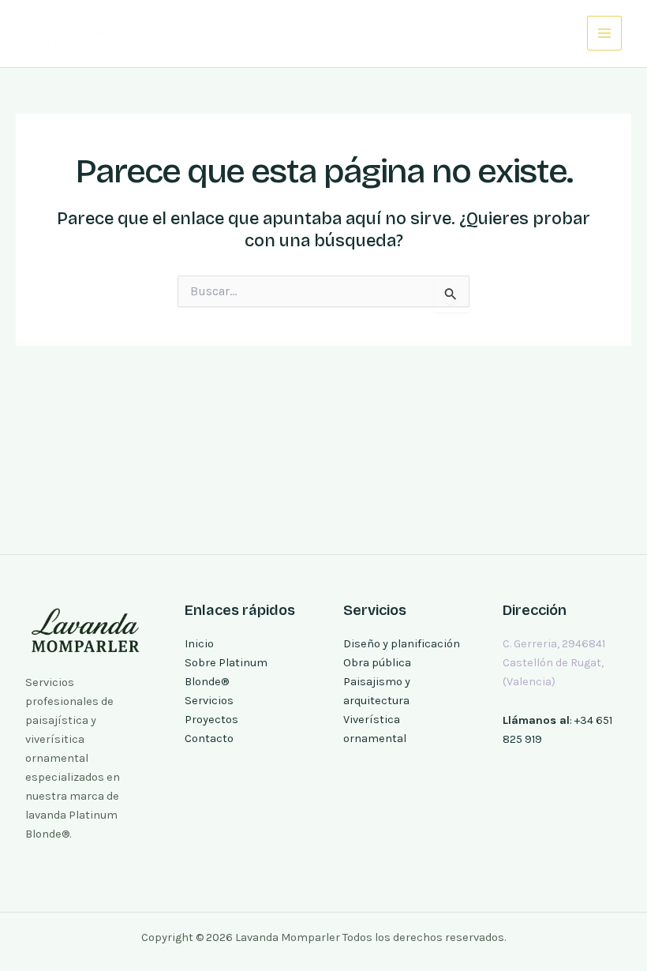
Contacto (209, 738)
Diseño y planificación (401, 643)
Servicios (209, 700)
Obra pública (377, 662)
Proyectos (211, 719)
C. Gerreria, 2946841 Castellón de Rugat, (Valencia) (554, 662)
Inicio (199, 643)
